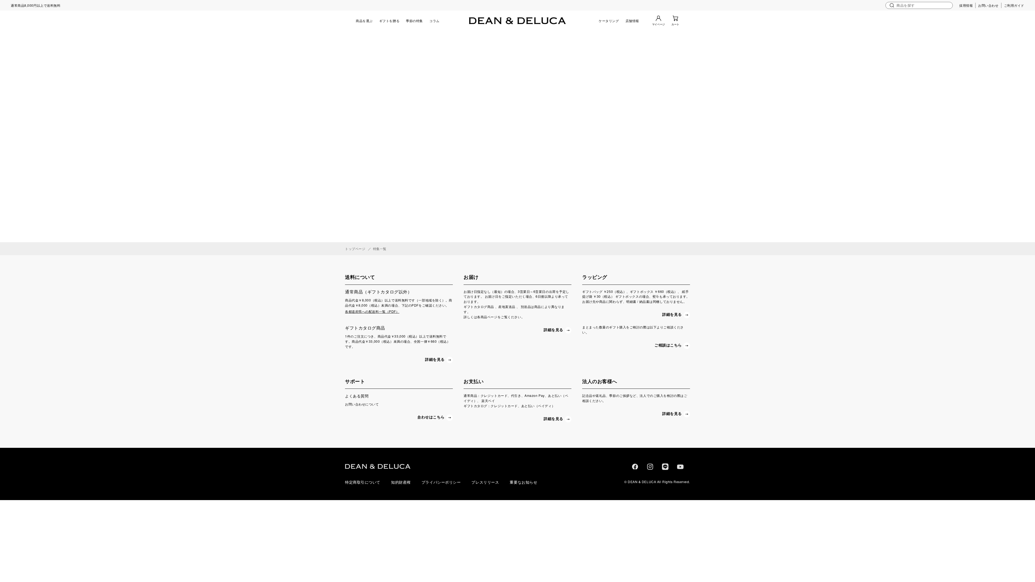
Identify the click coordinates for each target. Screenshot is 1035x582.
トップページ (355, 248)
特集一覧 (380, 248)
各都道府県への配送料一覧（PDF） (372, 311)
